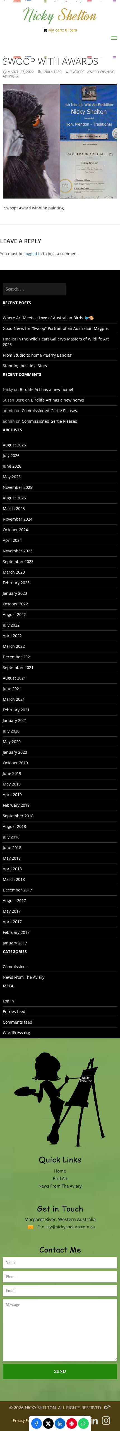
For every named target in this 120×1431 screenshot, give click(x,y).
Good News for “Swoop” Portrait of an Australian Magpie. (56, 328)
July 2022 (11, 625)
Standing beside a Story (25, 365)
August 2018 (14, 826)
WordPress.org (16, 1032)
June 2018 (12, 847)
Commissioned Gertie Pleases (49, 410)
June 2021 (12, 688)
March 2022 (14, 646)
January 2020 (15, 752)
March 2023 (14, 572)
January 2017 (15, 943)
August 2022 (14, 614)
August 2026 (14, 445)
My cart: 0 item (62, 30)
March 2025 (14, 508)
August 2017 (14, 900)
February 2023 (16, 582)
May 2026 (12, 476)
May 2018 (12, 858)
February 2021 (16, 709)
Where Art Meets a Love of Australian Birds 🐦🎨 (48, 317)
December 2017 (17, 890)
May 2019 (12, 784)
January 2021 (15, 720)
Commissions (15, 966)
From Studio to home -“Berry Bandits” (38, 355)
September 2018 (18, 815)
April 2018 (12, 868)
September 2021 (18, 667)
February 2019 (16, 805)
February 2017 (16, 932)
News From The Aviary (23, 977)
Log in (8, 1001)
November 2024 (17, 519)
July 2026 (11, 455)
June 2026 (12, 466)
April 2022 (12, 635)
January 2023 (15, 593)
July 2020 (11, 731)
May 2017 (12, 911)
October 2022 (15, 603)
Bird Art (60, 1178)
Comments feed (17, 1022)
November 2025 (17, 487)
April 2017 (12, 921)
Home (60, 1171)
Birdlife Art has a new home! (46, 389)
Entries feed (14, 1011)
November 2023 (17, 550)
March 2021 (14, 699)
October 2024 (15, 529)
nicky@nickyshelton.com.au (68, 1226)
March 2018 (14, 879)
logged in (33, 253)
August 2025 (14, 498)
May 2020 (12, 741)
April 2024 (12, 540)
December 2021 (17, 656)
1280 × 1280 (51, 71)
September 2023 (18, 561)
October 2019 (15, 762)
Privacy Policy (24, 1420)
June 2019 (12, 773)
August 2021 (14, 678)
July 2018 (11, 837)
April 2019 (12, 794)
